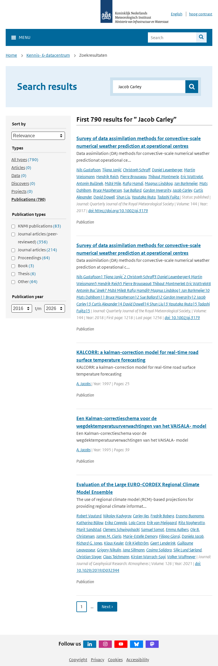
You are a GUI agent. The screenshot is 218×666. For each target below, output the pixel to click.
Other (27, 281)
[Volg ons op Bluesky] (136, 644)
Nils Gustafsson (88, 169)
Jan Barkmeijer (186, 183)
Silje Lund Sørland (187, 550)
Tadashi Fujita (168, 197)
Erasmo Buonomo (190, 516)
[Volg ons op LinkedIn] (89, 644)
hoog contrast (200, 14)
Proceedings (34, 257)
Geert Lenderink (162, 543)
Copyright (78, 659)
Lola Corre (137, 522)
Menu (24, 37)
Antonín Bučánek (89, 183)
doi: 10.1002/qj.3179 (182, 317)
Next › (107, 606)
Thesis (27, 273)
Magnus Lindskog (159, 183)
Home (11, 55)
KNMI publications (39, 226)
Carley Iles (141, 516)
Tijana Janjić (111, 169)
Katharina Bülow (89, 522)
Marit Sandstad (88, 529)
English (176, 14)
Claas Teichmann (116, 556)
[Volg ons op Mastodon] (152, 644)
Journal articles (37, 249)
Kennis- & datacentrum (48, 55)
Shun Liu (123, 197)
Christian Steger (88, 556)
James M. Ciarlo (108, 536)
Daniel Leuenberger (167, 169)
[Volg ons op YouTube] (121, 644)
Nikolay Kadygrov (117, 516)
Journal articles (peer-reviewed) (38, 238)
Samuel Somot (152, 529)
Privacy (97, 659)
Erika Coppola (116, 522)
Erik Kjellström (136, 543)
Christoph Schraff (136, 169)
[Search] (201, 37)
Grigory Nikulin (109, 550)
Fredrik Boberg (162, 516)
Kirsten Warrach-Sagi (148, 556)
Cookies (115, 659)
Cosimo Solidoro (159, 550)
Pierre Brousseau (133, 176)
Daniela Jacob (193, 536)
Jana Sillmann (133, 550)
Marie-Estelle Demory (140, 536)
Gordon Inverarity (157, 190)
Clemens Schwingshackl (121, 529)
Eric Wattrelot (192, 176)
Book (26, 265)
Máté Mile (113, 183)
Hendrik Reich (107, 176)
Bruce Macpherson (107, 190)
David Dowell (104, 197)
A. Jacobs (83, 383)
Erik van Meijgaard (162, 522)
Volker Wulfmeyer (181, 556)
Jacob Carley (182, 190)
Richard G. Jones (89, 543)
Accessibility (137, 659)
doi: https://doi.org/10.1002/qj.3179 (118, 210)
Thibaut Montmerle (163, 176)
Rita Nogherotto (191, 522)
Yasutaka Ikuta (144, 197)
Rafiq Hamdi (133, 183)
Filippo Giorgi (169, 536)
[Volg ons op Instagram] (105, 644)
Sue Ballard (132, 190)
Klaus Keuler (113, 543)
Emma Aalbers (177, 529)
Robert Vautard (88, 516)
